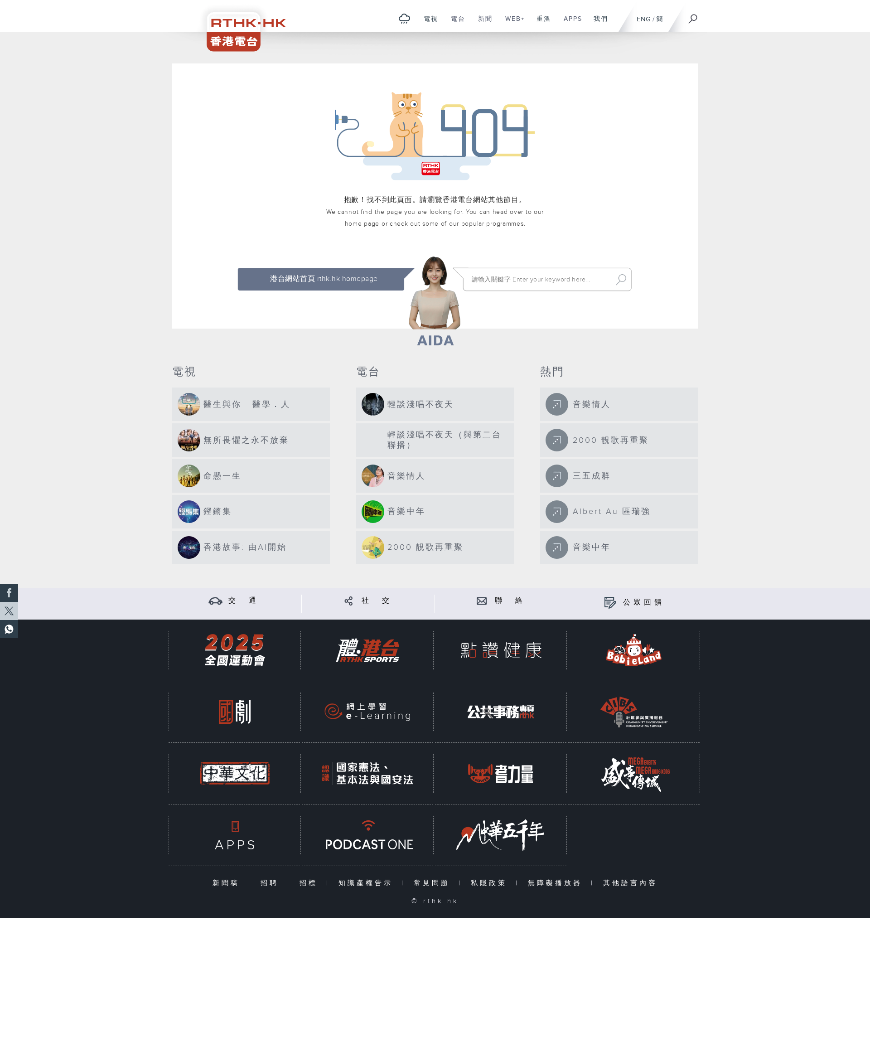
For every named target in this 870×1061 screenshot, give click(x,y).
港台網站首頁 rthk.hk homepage (323, 279)
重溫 (540, 23)
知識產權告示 (367, 883)
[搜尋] (693, 16)
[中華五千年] (500, 835)
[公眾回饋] (610, 602)
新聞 (482, 23)
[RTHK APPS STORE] (234, 835)
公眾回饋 (644, 602)
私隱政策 (491, 883)
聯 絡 (510, 600)
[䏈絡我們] (482, 601)
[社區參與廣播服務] (634, 712)
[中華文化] (234, 773)
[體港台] (367, 650)
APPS (569, 23)
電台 (454, 23)
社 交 (377, 600)
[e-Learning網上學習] (367, 712)
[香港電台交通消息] (215, 601)
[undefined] (404, 18)
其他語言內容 (630, 883)
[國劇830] (234, 712)
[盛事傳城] (634, 773)
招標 (311, 883)
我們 (597, 23)
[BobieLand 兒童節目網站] (634, 650)
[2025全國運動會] (234, 650)
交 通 (243, 600)
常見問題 (434, 883)
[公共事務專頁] (500, 712)
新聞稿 (228, 883)
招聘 (272, 883)
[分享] (349, 601)
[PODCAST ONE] (367, 835)
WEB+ (511, 23)
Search (621, 279)
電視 (427, 23)
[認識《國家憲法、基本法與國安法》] (367, 773)
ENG (644, 19)
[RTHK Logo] (240, 25)
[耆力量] (500, 773)
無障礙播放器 (557, 883)
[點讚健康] (500, 650)
